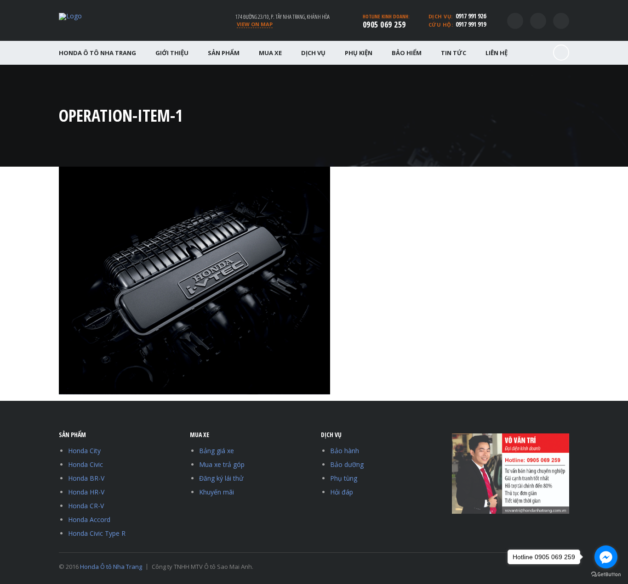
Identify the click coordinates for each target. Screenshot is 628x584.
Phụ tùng (343, 478)
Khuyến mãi (216, 492)
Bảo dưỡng (347, 464)
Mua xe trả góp (222, 464)
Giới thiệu (171, 53)
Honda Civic (85, 464)
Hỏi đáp (341, 492)
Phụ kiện (358, 53)
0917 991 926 (471, 15)
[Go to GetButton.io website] (606, 575)
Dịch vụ (313, 53)
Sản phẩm (224, 53)
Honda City (84, 450)
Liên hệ (496, 53)
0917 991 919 (471, 24)
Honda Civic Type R (97, 533)
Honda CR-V (86, 505)
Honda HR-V (86, 492)
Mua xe (270, 53)
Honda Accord (89, 519)
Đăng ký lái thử (221, 478)
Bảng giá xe (216, 450)
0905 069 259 (384, 24)
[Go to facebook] (605, 556)
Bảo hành (344, 450)
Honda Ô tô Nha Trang (97, 53)
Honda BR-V (86, 478)
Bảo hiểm (407, 53)
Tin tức (453, 53)
